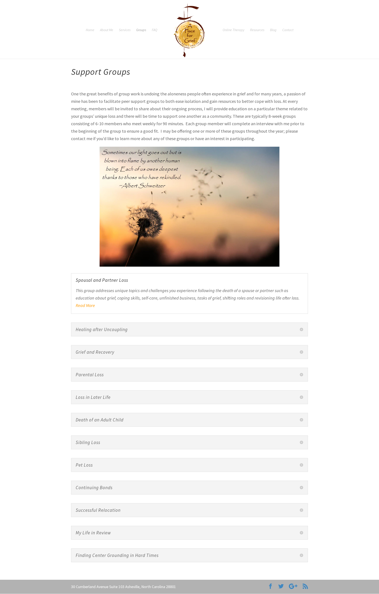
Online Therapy (233, 30)
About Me (106, 30)
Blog (273, 30)
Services (125, 30)
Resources (257, 30)
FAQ (154, 30)
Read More (85, 305)
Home (90, 30)
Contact (287, 30)
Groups (141, 30)
